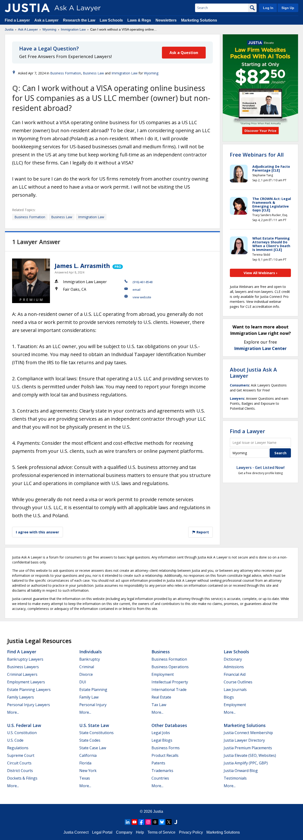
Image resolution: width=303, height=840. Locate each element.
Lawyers (237, 398)
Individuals (90, 651)
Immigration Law (73, 29)
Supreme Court (20, 755)
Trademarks (162, 770)
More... (13, 712)
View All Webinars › (260, 272)
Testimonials (235, 778)
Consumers (239, 385)
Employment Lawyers (26, 682)
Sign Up (287, 8)
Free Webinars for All (257, 154)
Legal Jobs (161, 732)
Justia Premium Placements (248, 747)
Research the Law (79, 20)
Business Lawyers (23, 666)
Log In (268, 8)
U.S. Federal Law (24, 725)
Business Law (93, 73)
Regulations (17, 747)
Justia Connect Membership (248, 732)
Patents (158, 763)
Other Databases (169, 725)
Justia (9, 29)
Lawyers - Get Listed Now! (260, 467)
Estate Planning (93, 689)
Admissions (234, 666)
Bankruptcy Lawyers (25, 659)
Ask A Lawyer (28, 29)
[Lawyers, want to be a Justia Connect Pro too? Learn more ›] (117, 265)
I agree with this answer (37, 532)
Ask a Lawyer (46, 20)
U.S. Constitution (22, 732)
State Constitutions (96, 732)
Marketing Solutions (199, 20)
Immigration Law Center (260, 348)
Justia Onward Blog (241, 770)
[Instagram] (148, 822)
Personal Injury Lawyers (28, 704)
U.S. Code (15, 740)
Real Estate (161, 697)
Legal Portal (102, 832)
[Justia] (27, 8)
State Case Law (92, 747)
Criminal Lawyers (22, 674)
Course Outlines (238, 682)
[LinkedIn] (127, 822)
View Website (142, 297)
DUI (82, 682)
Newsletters (166, 20)
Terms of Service (161, 832)
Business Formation (65, 73)
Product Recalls (165, 755)
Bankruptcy (89, 659)
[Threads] (155, 822)
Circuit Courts (19, 763)
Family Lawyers (20, 697)
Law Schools (111, 20)
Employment (163, 674)
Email (136, 289)
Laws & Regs (139, 20)
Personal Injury (93, 704)
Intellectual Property (170, 682)
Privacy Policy (191, 832)
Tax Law (159, 704)
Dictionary (233, 659)
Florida (85, 763)
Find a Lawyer (17, 20)
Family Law (88, 697)
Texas (84, 778)
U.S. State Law (94, 725)
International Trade (169, 689)
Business (161, 651)
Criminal (86, 666)
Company (124, 832)
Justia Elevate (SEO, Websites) (250, 755)
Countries (160, 778)
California (88, 755)
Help (140, 832)
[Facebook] (141, 822)
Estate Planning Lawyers (29, 689)
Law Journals (235, 689)
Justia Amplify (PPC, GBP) (246, 763)
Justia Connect (76, 832)
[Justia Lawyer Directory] (175, 822)
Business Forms (166, 747)
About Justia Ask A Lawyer (253, 372)
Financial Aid (234, 674)
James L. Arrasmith (82, 266)
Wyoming (49, 29)
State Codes (89, 740)
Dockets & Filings (22, 778)
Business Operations (170, 666)
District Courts (20, 770)
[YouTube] (134, 822)
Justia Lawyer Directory (244, 740)
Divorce (86, 674)
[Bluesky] (162, 822)
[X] (169, 822)
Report (202, 532)
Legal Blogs (162, 740)
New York (88, 770)
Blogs (229, 697)
